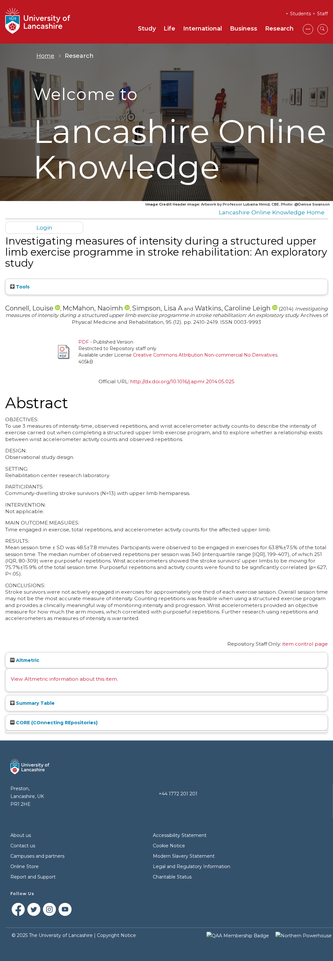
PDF (83, 342)
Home (45, 55)
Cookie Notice (169, 846)
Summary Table (35, 703)
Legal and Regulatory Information (191, 866)
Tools (22, 287)
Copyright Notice (116, 935)
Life (169, 28)
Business (243, 28)
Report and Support (33, 877)
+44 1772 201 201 (178, 794)
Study (147, 28)
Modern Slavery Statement (184, 856)
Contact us (22, 846)
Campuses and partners (37, 856)
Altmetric (27, 660)
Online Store (24, 866)
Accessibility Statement (179, 835)
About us (20, 835)
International (202, 28)
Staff (322, 14)
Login (44, 227)
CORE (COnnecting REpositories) (56, 723)
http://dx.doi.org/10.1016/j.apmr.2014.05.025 (182, 381)
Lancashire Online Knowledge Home (272, 212)
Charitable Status (172, 877)
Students (300, 14)
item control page (305, 644)
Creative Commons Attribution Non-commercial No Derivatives (205, 355)
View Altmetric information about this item (64, 679)
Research (279, 28)
